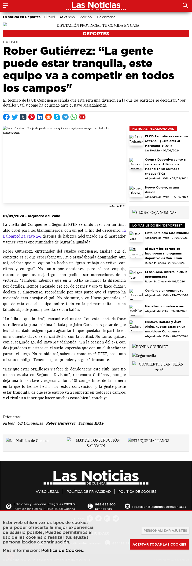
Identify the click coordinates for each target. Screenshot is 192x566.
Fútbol (49, 17)
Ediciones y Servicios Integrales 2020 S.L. (46, 504)
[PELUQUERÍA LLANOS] (148, 440)
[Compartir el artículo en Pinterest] (31, 117)
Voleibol (86, 17)
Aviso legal (47, 491)
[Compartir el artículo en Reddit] (48, 117)
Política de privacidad (89, 491)
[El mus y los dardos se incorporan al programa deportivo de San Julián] (136, 252)
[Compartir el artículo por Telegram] (65, 117)
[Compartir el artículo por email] (82, 117)
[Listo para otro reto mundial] (136, 236)
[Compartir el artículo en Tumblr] (23, 117)
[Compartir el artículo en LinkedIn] (40, 117)
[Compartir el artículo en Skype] (57, 117)
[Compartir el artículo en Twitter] (14, 117)
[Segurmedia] (144, 355)
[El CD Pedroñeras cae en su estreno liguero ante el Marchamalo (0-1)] (136, 140)
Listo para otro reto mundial (167, 233)
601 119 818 (103, 509)
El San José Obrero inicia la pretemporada (166, 274)
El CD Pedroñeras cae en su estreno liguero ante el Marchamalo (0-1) (166, 141)
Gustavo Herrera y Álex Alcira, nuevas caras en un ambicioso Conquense (165, 326)
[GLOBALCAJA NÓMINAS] (154, 212)
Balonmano (106, 17)
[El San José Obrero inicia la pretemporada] (136, 275)
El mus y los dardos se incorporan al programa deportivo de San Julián (163, 253)
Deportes (96, 33)
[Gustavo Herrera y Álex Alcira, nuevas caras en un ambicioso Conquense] (136, 325)
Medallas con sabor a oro (164, 306)
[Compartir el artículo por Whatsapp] (73, 117)
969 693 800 (105, 504)
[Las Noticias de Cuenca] (27, 440)
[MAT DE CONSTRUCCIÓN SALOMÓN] (96, 442)
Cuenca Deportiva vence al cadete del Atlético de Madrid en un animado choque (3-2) (166, 166)
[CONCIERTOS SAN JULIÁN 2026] (159, 366)
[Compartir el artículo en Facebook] (6, 117)
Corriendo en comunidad (164, 290)
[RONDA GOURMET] (150, 346)
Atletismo (67, 17)
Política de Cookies (137, 491)
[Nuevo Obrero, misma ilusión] (136, 191)
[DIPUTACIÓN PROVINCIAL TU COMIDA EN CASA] (96, 25)
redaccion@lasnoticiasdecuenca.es (159, 506)
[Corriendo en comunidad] (136, 294)
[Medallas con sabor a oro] (136, 310)
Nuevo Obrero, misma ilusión (162, 190)
